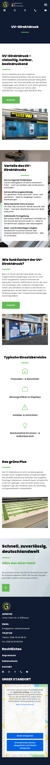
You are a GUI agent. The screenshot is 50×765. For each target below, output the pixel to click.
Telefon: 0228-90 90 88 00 (14, 637)
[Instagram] (15, 10)
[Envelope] (45, 10)
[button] (36, 4)
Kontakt (7, 666)
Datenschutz (10, 661)
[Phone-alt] (35, 10)
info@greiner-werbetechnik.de (15, 628)
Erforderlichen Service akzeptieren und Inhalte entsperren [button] (25, 745)
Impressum (9, 655)
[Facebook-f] (25, 10)
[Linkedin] (4, 10)
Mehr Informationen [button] (25, 704)
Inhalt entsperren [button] (25, 735)
